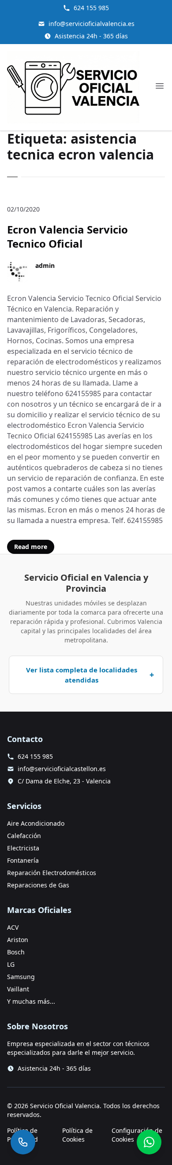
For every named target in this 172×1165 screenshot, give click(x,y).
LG (11, 964)
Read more (30, 546)
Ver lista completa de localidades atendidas (81, 674)
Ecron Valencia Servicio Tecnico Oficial (67, 236)
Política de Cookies (77, 1134)
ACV (13, 927)
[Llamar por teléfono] (23, 1142)
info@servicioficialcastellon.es (62, 768)
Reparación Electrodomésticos (51, 872)
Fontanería (23, 860)
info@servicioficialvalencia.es (92, 23)
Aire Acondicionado (35, 823)
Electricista (23, 848)
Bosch (16, 952)
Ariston (17, 939)
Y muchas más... (31, 1001)
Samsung (21, 976)
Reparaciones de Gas (38, 885)
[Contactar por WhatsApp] (149, 1142)
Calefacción (24, 835)
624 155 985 (91, 8)
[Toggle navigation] (159, 86)
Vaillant (18, 989)
